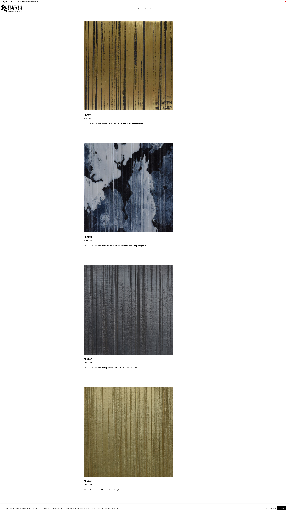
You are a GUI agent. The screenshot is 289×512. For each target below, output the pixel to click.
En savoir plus (270, 508)
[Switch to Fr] (285, 2)
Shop (140, 9)
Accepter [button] (282, 508)
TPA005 (88, 114)
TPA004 (88, 236)
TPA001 (88, 481)
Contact (148, 9)
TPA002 (88, 359)
